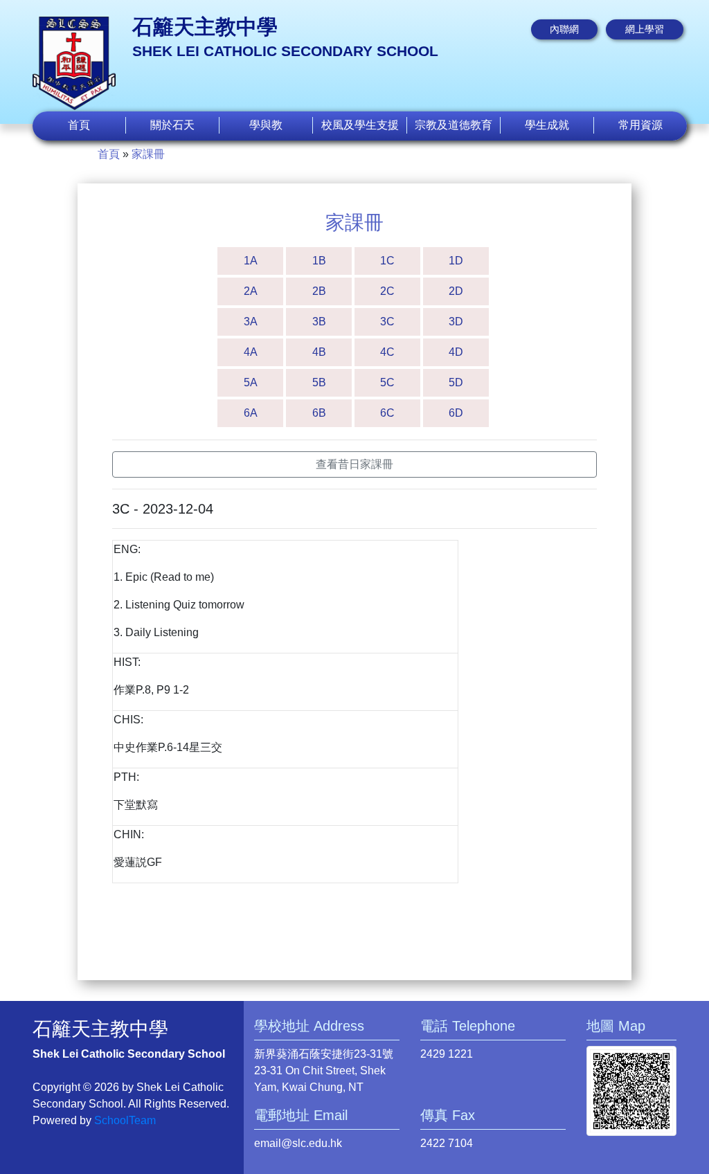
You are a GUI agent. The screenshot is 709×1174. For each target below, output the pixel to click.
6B (319, 413)
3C (387, 321)
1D (456, 261)
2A (251, 291)
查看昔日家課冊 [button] (354, 464)
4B (319, 352)
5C (387, 382)
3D (456, 321)
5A (251, 382)
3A (251, 321)
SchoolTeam (125, 1120)
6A (251, 413)
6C (387, 413)
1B (319, 261)
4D (456, 352)
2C (387, 291)
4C (387, 352)
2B (319, 291)
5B (319, 382)
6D (456, 413)
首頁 (79, 125)
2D (456, 291)
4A (251, 352)
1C (387, 261)
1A (251, 261)
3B (319, 321)
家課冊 (148, 154)
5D (456, 382)
